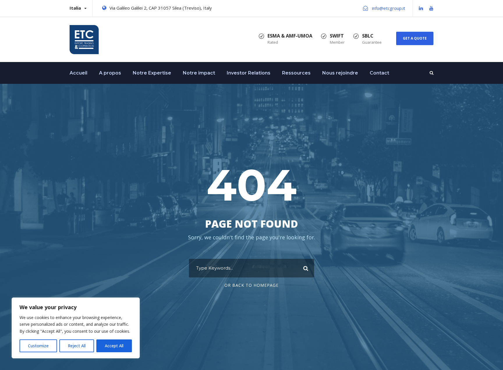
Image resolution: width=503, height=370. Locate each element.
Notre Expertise (152, 73)
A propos (110, 73)
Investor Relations (248, 73)
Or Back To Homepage (251, 285)
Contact (379, 73)
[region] (76, 328)
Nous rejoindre (340, 73)
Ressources (296, 73)
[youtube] (431, 8)
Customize (38, 345)
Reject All (77, 345)
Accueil (78, 73)
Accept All (114, 345)
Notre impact (199, 73)
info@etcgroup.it (388, 8)
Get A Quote (415, 38)
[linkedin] (421, 8)
